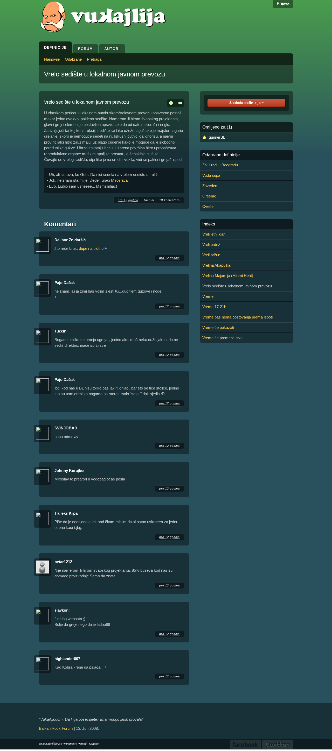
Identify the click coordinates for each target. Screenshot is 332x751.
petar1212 (63, 561)
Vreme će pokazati (218, 327)
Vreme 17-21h (214, 306)
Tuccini (148, 200)
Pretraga (94, 59)
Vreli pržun (211, 255)
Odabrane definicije (221, 155)
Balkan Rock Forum (56, 728)
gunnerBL (217, 137)
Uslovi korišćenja (49, 743)
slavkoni (62, 610)
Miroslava (119, 180)
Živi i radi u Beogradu (220, 165)
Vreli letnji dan (213, 234)
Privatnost (69, 743)
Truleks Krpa (66, 513)
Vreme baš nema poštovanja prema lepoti (237, 317)
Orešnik (209, 196)
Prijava (283, 3)
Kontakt (94, 743)
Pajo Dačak (64, 282)
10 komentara (169, 200)
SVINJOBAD (65, 428)
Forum (85, 49)
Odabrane (73, 59)
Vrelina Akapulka (216, 265)
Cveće (207, 206)
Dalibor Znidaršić (70, 240)
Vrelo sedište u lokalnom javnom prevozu (104, 74)
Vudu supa (211, 175)
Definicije (55, 47)
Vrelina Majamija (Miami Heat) (227, 275)
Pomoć (82, 743)
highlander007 (67, 658)
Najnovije (52, 59)
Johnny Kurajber (69, 470)
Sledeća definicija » (246, 103)
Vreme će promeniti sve (222, 338)
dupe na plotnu (91, 248)
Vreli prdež (211, 244)
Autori (112, 49)
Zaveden (209, 185)
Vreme (207, 296)
